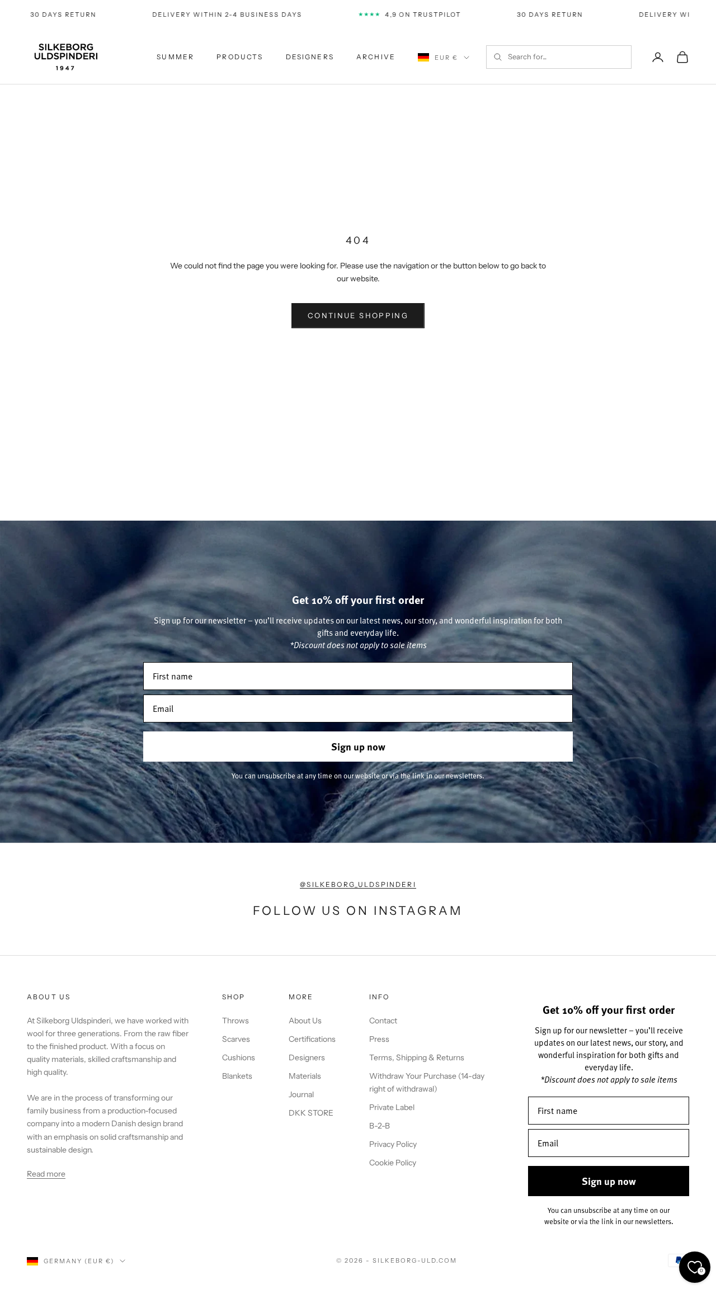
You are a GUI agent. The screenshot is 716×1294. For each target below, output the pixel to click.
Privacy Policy (393, 1144)
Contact (383, 1021)
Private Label (391, 1107)
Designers (307, 1057)
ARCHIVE (375, 57)
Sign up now (358, 746)
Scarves (236, 1039)
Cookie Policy (392, 1163)
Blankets (237, 1076)
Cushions (238, 1057)
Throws (235, 1021)
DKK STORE (311, 1113)
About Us (305, 1021)
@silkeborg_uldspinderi (358, 884)
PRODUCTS (239, 57)
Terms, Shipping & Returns (416, 1057)
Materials (305, 1076)
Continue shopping (358, 315)
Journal (301, 1094)
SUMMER (175, 57)
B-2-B (379, 1126)
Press (379, 1039)
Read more (46, 1174)
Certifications (312, 1039)
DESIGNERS (310, 57)
